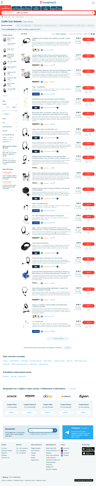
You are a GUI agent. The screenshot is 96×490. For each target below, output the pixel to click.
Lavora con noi (5, 457)
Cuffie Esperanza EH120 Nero (40, 243)
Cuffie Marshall (43, 364)
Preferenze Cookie (41, 480)
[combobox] (8, 13)
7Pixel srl (5, 477)
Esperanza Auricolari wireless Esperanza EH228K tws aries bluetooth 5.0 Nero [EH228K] (51, 189)
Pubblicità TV (49, 467)
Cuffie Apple (24, 361)
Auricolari (14, 376)
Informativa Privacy (52, 434)
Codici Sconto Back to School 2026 (55, 450)
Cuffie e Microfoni (20, 16)
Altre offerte (86, 92)
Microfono (6, 376)
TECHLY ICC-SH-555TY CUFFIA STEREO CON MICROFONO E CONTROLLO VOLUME (50, 305)
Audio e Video (7, 16)
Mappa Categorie (35, 448)
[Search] (93, 13)
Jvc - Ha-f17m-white (37, 321)
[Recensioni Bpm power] (47, 107)
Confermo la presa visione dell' (43, 434)
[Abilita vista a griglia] (94, 34)
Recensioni (49, 464)
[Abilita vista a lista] (91, 34)
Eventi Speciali (35, 450)
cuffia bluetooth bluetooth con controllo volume (72, 25)
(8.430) (52, 107)
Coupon (33, 455)
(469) (51, 94)
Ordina (53, 34)
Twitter (65, 450)
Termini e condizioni (6, 480)
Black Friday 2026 (51, 448)
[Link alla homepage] (2, 17)
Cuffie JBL (6, 364)
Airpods (5, 361)
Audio (13, 16)
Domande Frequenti (6, 450)
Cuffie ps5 (69, 361)
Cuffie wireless (47, 361)
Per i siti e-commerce (22, 448)
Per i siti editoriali (21, 453)
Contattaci (4, 455)
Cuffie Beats (33, 364)
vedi (88, 39)
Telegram (66, 455)
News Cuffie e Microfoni (52, 455)
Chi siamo (4, 448)
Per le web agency (21, 450)
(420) (51, 65)
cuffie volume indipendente (24, 25)
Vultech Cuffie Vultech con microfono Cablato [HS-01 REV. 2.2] (49, 143)
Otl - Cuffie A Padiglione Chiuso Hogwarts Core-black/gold (47, 215)
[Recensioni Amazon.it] (47, 65)
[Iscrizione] (55, 430)
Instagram (66, 453)
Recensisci (47, 50)
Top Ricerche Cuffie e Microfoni (54, 460)
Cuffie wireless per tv (80, 361)
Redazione (4, 453)
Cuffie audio (22, 376)
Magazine (48, 453)
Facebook (66, 448)
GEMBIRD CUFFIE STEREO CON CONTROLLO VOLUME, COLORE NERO (51, 39)
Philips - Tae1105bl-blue (38, 87)
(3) (51, 50)
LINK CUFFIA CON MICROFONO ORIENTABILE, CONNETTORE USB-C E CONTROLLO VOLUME (50, 289)
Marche (33, 457)
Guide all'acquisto (51, 457)
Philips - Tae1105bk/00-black (40, 203)
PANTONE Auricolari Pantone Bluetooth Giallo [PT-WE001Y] (48, 99)
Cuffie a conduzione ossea (19, 364)
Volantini (33, 453)
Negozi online (35, 460)
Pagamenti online (51, 462)
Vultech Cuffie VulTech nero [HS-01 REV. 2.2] (44, 129)
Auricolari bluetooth (35, 361)
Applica (6, 114)
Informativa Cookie (30, 480)
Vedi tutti (5, 95)
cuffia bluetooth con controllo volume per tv (45, 25)
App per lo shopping (51, 469)
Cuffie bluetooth (14, 361)
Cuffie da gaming (59, 361)
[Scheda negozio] (36, 50)
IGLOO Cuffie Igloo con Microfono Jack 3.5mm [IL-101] (47, 258)
